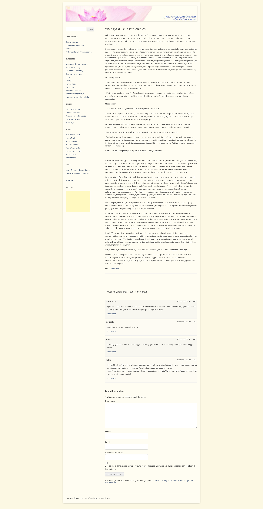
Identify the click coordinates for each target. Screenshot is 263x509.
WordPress (105, 498)
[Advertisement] (78, 201)
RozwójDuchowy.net (92, 498)
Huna (68, 77)
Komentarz (110, 401)
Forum (68, 48)
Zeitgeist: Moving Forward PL (77, 173)
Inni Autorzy (71, 157)
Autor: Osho (71, 154)
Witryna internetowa (114, 452)
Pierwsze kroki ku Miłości (76, 116)
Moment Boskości (73, 112)
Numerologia (71, 84)
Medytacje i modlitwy (74, 70)
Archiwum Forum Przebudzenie (79, 52)
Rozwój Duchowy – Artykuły (77, 64)
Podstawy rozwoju (73, 67)
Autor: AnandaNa (73, 134)
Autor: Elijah (70, 138)
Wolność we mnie (73, 109)
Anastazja (70, 122)
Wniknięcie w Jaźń (73, 119)
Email (107, 442)
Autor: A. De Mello (73, 148)
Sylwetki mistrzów (73, 90)
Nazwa (108, 431)
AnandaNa (115, 268)
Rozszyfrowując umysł (75, 93)
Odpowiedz (111, 313)
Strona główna (72, 42)
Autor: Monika (71, 141)
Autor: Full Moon (72, 144)
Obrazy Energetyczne (75, 45)
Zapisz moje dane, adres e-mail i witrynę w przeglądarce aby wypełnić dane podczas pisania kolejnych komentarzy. (150, 467)
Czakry (69, 80)
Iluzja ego (70, 87)
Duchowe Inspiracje (74, 74)
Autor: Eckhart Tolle (74, 151)
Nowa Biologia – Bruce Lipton (78, 170)
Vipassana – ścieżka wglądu (77, 97)
